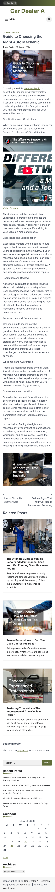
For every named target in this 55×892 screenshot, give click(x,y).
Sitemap (45, 880)
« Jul (5, 857)
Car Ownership (11, 33)
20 (25, 841)
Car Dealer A (27, 11)
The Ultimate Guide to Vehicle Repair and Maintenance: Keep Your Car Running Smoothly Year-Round (27, 563)
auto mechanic (32, 88)
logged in (22, 750)
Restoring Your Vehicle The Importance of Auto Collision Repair (24, 711)
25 (11, 845)
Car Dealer (10, 47)
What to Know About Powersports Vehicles (22, 798)
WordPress (9, 888)
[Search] (49, 19)
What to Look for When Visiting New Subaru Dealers (26, 785)
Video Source (10, 208)
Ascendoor (25, 884)
